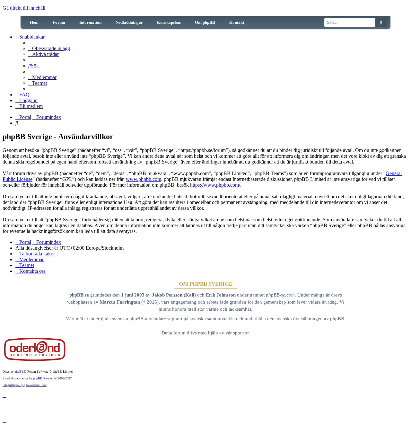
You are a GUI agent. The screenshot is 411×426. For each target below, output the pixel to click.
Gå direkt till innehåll (24, 8)
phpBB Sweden (43, 378)
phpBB (19, 371)
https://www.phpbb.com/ (215, 185)
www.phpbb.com (143, 179)
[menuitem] (49, 48)
